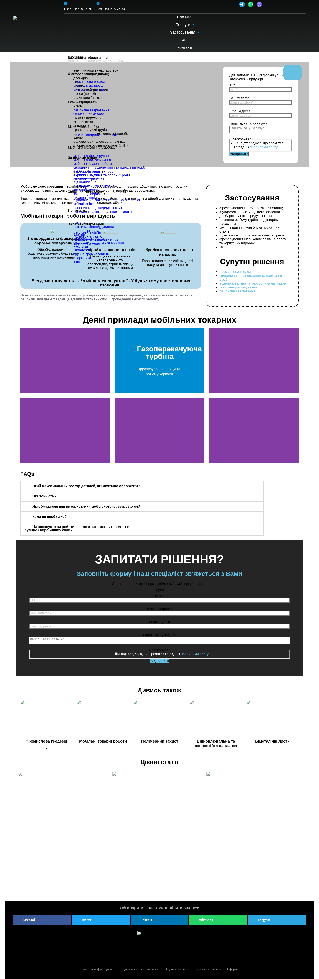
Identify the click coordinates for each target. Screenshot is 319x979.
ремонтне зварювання (237, 291)
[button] (25, 360)
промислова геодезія (236, 272)
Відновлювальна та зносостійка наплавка (216, 743)
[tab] (142, 486)
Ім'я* (159, 596)
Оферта (232, 969)
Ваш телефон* (159, 609)
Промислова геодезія (46, 741)
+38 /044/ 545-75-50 (78, 9)
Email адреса (159, 622)
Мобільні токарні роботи (103, 741)
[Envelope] (268, 4)
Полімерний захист (159, 741)
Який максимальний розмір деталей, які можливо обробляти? (86, 486)
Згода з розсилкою (176, 969)
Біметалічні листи (272, 741)
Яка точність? (44, 496)
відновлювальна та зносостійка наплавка (252, 283)
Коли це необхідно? (49, 516)
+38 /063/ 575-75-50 (110, 9)
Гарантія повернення (208, 969)
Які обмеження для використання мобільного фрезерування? (86, 506)
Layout (159, 590)
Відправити (159, 661)
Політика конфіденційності (98, 969)
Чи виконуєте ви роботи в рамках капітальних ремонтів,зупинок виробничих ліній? (77, 528)
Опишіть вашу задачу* (160, 635)
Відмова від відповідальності (140, 969)
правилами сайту (195, 654)
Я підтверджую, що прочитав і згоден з (163, 654)
